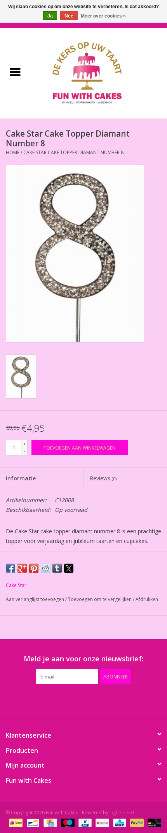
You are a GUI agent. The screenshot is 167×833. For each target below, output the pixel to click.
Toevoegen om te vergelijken (100, 599)
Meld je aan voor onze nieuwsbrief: (83, 659)
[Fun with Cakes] (98, 72)
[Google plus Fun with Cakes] (69, 700)
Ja (50, 16)
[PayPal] (136, 822)
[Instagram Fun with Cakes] (125, 700)
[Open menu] (15, 71)
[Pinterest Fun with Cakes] (83, 700)
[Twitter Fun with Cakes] (55, 700)
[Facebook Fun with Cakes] (41, 700)
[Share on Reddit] (45, 568)
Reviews (103, 478)
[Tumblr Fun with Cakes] (111, 700)
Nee (68, 16)
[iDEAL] (15, 822)
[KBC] (118, 822)
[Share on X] (68, 568)
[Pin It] (33, 568)
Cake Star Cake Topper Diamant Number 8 (73, 152)
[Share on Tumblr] (57, 568)
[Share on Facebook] (10, 568)
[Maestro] (67, 822)
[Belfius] (101, 822)
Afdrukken (147, 599)
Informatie (21, 478)
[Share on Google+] (22, 568)
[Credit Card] (49, 822)
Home (12, 152)
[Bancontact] (32, 822)
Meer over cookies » (103, 16)
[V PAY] (84, 822)
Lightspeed (122, 812)
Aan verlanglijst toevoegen (35, 599)
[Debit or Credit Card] (153, 822)
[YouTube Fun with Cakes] (97, 700)
